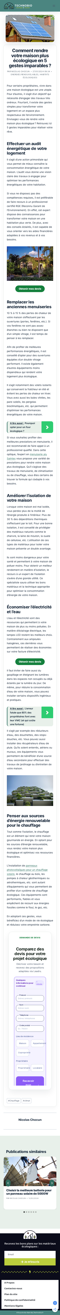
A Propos (9, 1283)
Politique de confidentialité (19, 1300)
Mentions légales (13, 1306)
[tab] (24, 1212)
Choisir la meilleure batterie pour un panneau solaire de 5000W (28, 1192)
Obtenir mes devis (30, 288)
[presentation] (30, 1171)
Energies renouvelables (24, 74)
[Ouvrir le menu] (54, 5)
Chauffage (13, 1101)
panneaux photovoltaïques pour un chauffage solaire (27, 869)
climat (26, 1101)
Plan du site (10, 1294)
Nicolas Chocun (20, 71)
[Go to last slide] (8, 1183)
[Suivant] (52, 1183)
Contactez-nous (13, 1289)
